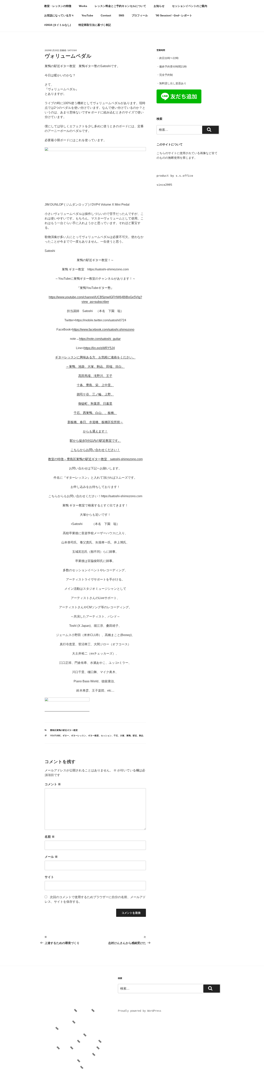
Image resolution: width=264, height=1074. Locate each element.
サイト (49, 877)
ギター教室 (93, 735)
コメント (53, 784)
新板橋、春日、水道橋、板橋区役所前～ (95, 422)
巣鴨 (128, 735)
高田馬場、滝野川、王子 (95, 375)
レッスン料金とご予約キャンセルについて (120, 6)
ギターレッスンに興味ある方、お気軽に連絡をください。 (95, 357)
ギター (66, 735)
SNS (121, 15)
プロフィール (140, 15)
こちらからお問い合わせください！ (95, 449)
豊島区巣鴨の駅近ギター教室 (64, 730)
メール (51, 856)
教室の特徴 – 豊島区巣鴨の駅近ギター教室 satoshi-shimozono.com (95, 459)
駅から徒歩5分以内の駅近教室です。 (95, 440)
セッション (106, 735)
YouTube (87, 15)
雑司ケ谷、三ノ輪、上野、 (95, 394)
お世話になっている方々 (59, 15)
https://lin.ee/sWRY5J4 (99, 348)
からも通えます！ (95, 431)
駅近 (135, 735)
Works (83, 6)
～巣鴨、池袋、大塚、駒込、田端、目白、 (95, 366)
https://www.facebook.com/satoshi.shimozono (103, 329)
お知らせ (159, 6)
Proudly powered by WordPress (139, 1010)
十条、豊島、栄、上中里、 (95, 385)
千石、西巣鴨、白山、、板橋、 (95, 412)
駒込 (141, 735)
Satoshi (72, 50)
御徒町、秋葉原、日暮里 (95, 403)
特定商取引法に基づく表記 (94, 24)
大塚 (122, 735)
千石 (116, 735)
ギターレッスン (78, 735)
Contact (106, 15)
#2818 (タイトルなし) (57, 24)
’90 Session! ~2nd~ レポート (173, 15)
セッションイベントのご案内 (189, 6)
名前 (50, 836)
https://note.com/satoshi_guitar (100, 338)
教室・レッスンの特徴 (57, 6)
